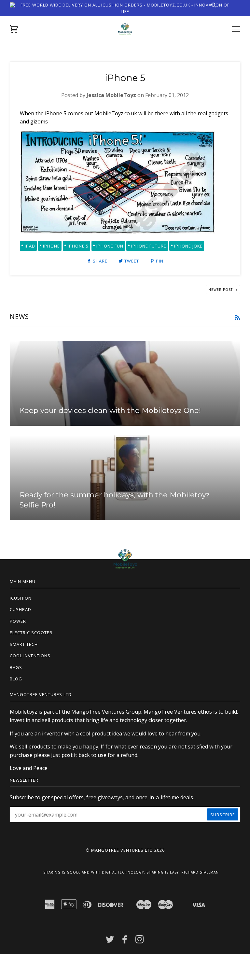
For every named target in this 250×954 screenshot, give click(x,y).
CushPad (20, 609)
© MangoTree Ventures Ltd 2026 (125, 850)
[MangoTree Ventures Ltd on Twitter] (110, 941)
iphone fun (109, 246)
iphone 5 (78, 246)
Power (18, 621)
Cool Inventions (30, 656)
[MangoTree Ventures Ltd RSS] (237, 318)
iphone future (148, 246)
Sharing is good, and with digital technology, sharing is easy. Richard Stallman (131, 872)
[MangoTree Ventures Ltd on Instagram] (139, 941)
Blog (16, 679)
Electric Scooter (31, 632)
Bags (16, 667)
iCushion (21, 598)
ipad (30, 246)
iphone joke (188, 246)
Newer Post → (223, 289)
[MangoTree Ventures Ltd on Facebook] (124, 941)
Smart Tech (24, 644)
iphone (51, 246)
